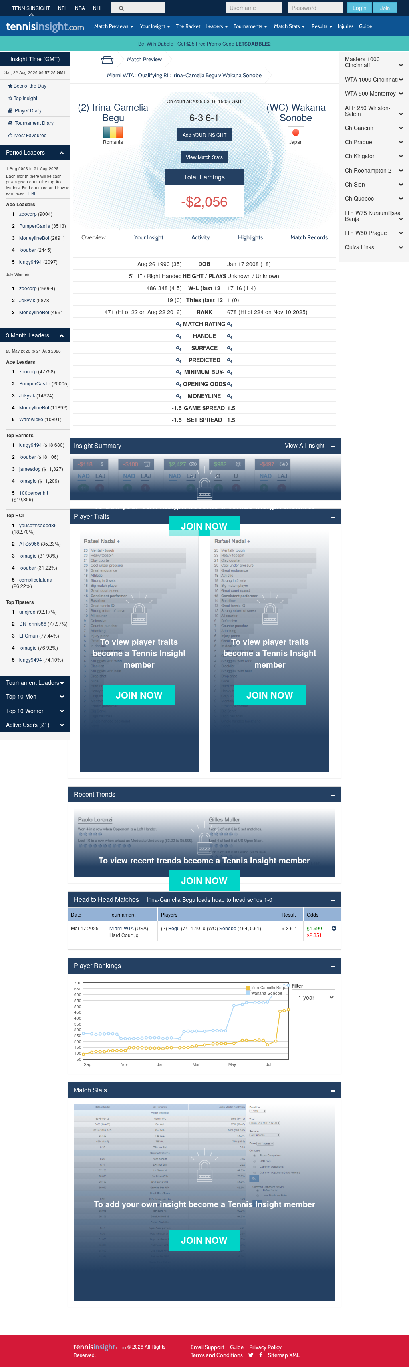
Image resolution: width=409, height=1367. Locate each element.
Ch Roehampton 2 (368, 170)
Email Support (207, 1346)
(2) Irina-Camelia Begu (113, 112)
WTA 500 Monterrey (370, 93)
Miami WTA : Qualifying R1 (184, 75)
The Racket (188, 26)
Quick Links (359, 247)
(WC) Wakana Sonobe (296, 112)
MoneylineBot (34, 237)
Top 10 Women (25, 711)
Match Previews (111, 26)
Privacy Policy (265, 1346)
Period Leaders (25, 152)
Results (319, 26)
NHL (98, 7)
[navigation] (35, 396)
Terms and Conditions (217, 1354)
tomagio (28, 480)
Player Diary (27, 110)
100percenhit (33, 492)
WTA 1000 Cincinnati (371, 79)
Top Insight (24, 97)
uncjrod (27, 611)
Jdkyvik (27, 300)
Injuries (345, 26)
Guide (365, 26)
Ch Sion (355, 184)
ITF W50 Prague (366, 233)
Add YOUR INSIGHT (204, 134)
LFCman (28, 635)
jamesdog (30, 468)
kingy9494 (30, 261)
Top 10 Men (21, 696)
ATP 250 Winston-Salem (368, 111)
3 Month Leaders (27, 335)
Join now (204, 525)
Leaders (215, 26)
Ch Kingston (360, 156)
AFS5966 (29, 543)
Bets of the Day (29, 85)
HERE (31, 193)
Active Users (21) (28, 725)
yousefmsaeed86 (38, 525)
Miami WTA (121, 928)
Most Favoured (29, 135)
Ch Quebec (359, 198)
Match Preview (144, 59)
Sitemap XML (284, 1354)
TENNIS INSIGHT (31, 7)
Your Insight (152, 26)
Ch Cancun (359, 128)
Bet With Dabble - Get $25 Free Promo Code (204, 43)
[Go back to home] (110, 59)
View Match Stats (204, 156)
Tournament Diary (33, 122)
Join (385, 8)
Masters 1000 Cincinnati (362, 62)
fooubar (27, 249)
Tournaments (248, 26)
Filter (297, 985)
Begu (174, 928)
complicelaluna (35, 579)
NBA (80, 7)
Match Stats (287, 26)
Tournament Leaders (32, 682)
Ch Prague (358, 142)
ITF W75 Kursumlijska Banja (373, 216)
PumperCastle (34, 225)
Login (360, 8)
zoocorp (28, 213)
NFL (62, 7)
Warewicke (31, 419)
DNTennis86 (32, 623)
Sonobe (227, 928)
